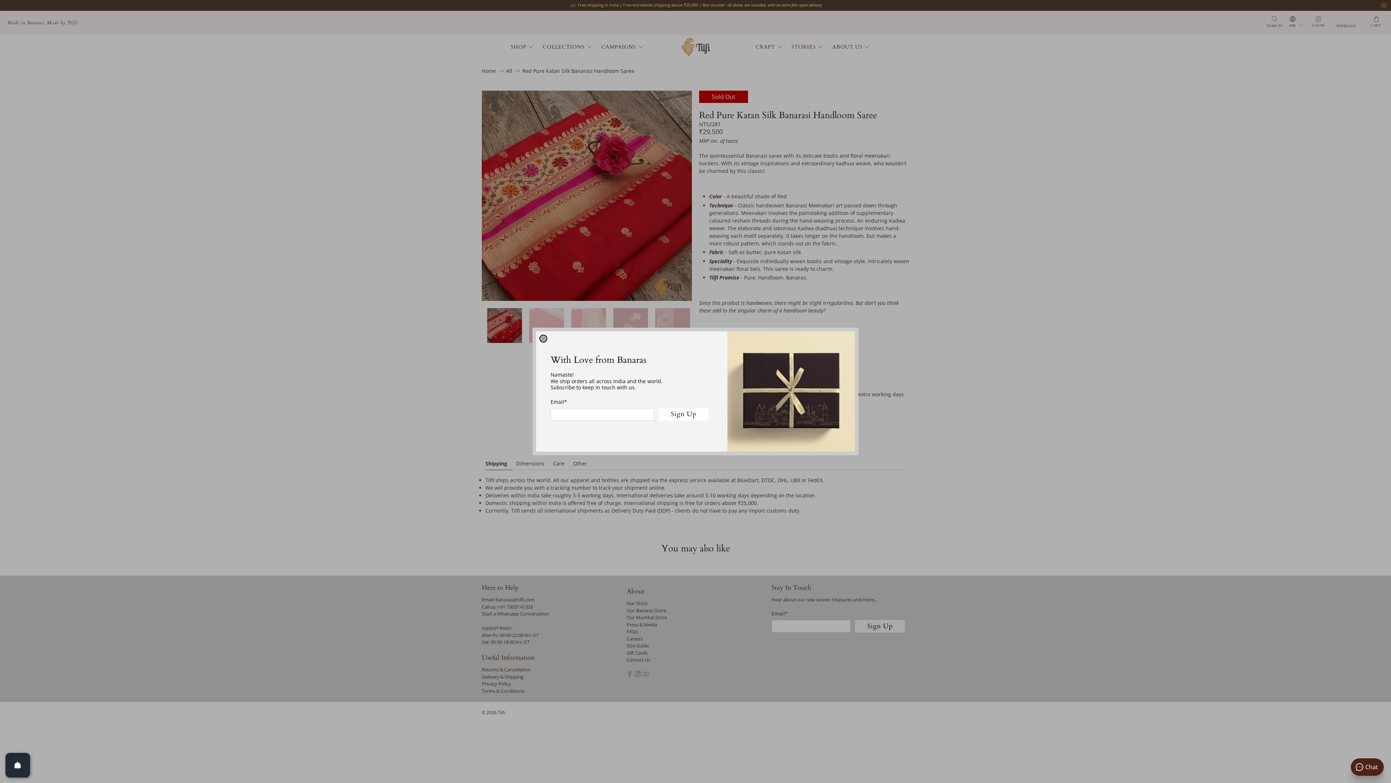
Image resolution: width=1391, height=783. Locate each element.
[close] (543, 338)
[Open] (17, 765)
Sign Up (684, 414)
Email (559, 401)
